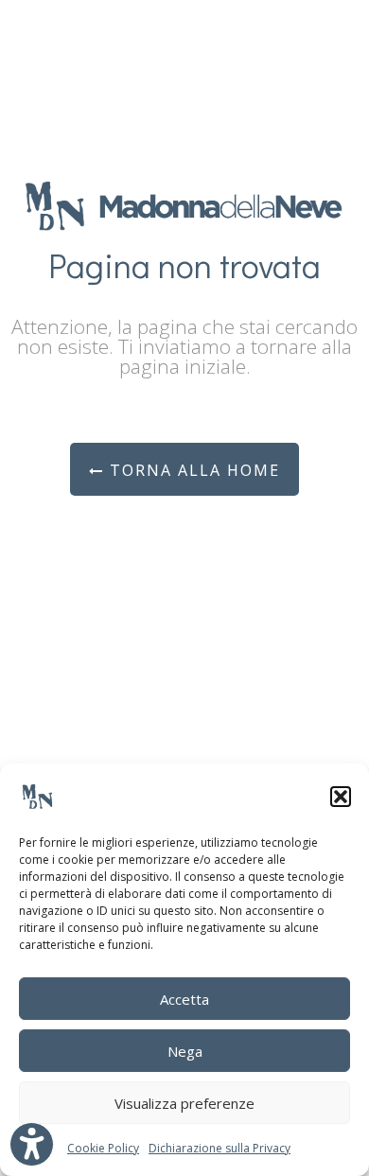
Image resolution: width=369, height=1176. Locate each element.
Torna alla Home (192, 470)
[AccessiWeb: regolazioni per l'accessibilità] (31, 1144)
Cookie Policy (103, 1148)
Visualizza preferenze (184, 1103)
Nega (184, 1051)
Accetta (184, 999)
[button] (340, 796)
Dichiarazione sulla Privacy (219, 1148)
